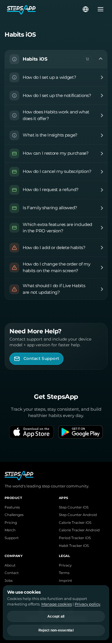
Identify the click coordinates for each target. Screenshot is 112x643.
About (10, 565)
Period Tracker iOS (75, 538)
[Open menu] (98, 9)
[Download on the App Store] (31, 432)
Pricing (11, 523)
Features (12, 507)
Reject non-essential (56, 630)
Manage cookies (56, 604)
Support (12, 538)
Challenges (14, 515)
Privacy (65, 565)
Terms (64, 573)
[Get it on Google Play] (80, 432)
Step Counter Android (78, 515)
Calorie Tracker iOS (75, 523)
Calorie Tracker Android (79, 530)
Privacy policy (87, 604)
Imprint (65, 581)
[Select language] (86, 9)
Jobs (9, 581)
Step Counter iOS (73, 507)
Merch (10, 530)
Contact (12, 573)
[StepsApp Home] (44, 9)
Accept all (56, 616)
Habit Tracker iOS (74, 546)
